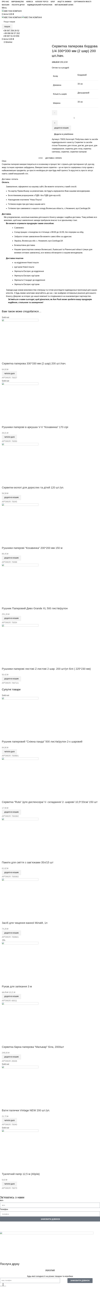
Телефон (4, 1209)
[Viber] (10, 1225)
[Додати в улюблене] (11, 1042)
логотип (50, 1270)
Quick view (5, 1042)
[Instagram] (16, 1225)
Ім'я (1, 1200)
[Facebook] (3, 1225)
